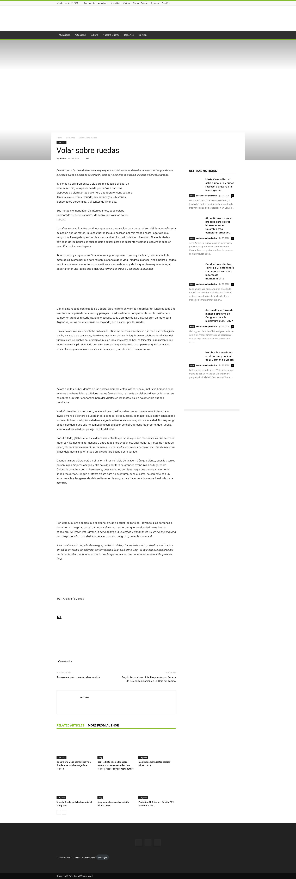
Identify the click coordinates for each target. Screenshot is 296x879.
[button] (235, 35)
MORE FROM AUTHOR (103, 725)
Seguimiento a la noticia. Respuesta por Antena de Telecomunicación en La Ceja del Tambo (149, 679)
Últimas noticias (203, 171)
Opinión (165, 3)
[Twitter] (237, 3)
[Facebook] (229, 3)
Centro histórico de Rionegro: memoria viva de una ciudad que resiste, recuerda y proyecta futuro (115, 765)
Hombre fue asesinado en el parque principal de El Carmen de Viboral (219, 356)
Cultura (126, 3)
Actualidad (115, 3)
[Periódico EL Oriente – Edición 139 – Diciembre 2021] (157, 786)
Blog (100, 757)
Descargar (102, 857)
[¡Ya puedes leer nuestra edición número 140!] (116, 786)
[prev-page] (59, 812)
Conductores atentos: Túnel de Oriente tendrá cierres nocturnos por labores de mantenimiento (219, 271)
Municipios (102, 3)
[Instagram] (233, 3)
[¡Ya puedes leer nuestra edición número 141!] (157, 746)
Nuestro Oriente (140, 3)
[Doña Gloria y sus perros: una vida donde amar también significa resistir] (75, 746)
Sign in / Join (89, 3)
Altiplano (143, 757)
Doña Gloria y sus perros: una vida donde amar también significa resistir (74, 765)
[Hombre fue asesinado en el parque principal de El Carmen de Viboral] (196, 355)
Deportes (155, 3)
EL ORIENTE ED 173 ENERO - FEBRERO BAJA (76, 857)
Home (59, 137)
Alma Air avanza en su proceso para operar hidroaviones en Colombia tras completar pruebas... (218, 225)
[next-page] (64, 812)
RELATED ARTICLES (70, 725)
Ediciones (70, 137)
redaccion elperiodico (206, 195)
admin (63, 158)
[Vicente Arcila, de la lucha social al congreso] (75, 786)
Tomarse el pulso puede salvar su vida (78, 677)
